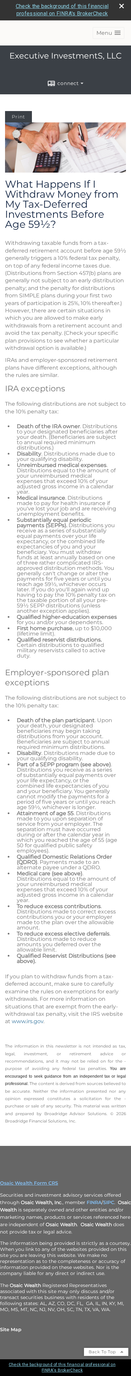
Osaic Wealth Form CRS (29, 1183)
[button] (108, 33)
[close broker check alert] (121, 6)
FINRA (94, 1202)
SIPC (108, 1202)
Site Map (10, 1329)
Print (18, 117)
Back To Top (103, 1351)
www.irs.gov (27, 1021)
